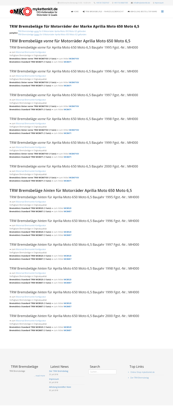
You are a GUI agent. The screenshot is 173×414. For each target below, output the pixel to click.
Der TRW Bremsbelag (139, 377)
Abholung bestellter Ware (143, 11)
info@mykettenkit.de (142, 3)
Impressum (159, 3)
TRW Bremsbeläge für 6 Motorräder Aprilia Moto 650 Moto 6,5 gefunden (52, 31)
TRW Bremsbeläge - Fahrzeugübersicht (104, 11)
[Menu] (162, 11)
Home (76, 11)
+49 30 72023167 (102, 3)
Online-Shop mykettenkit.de (142, 372)
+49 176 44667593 (121, 3)
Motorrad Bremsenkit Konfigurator (31, 52)
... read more (39, 375)
